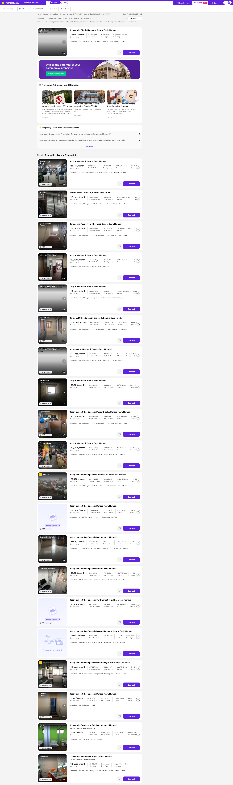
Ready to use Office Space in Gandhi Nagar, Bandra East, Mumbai (100, 662)
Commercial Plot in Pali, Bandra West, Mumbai (91, 756)
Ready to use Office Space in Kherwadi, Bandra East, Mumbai (98, 474)
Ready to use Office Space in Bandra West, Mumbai (93, 506)
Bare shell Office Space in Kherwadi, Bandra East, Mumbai (96, 318)
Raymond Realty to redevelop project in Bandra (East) (88, 105)
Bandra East (54, 14)
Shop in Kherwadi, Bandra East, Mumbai (88, 161)
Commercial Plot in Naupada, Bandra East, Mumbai (93, 30)
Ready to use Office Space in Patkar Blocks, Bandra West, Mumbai (100, 412)
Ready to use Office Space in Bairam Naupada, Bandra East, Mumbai (101, 631)
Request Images (51, 525)
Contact (131, 52)
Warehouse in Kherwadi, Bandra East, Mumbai (91, 192)
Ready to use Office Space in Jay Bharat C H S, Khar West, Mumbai (100, 600)
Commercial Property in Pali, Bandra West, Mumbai (93, 725)
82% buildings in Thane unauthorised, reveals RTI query (57, 105)
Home (39, 14)
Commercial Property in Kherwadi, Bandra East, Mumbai (95, 224)
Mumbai (45, 14)
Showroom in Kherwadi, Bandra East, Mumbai (91, 349)
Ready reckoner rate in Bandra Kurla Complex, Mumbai (121, 105)
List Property (199, 3)
